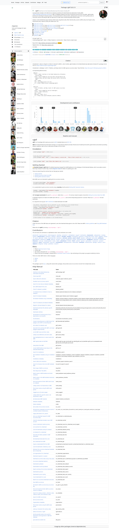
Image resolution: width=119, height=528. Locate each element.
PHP (36, 261)
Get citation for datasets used (40, 325)
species (53, 49)
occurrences (49, 49)
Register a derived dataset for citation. (42, 305)
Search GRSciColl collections (39, 278)
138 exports (73, 52)
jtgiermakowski (36, 239)
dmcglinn (64, 236)
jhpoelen (83, 238)
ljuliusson (63, 239)
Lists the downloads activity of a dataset (42, 429)
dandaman (48, 236)
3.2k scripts (53, 52)
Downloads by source (38, 471)
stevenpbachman (68, 242)
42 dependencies (81, 52)
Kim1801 (58, 239)
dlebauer (59, 236)
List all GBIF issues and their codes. (41, 332)
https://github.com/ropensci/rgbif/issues (47, 43)
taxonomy (57, 49)
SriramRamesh (59, 242)
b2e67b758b (47, 54)
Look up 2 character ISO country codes (42, 509)
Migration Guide (57, 168)
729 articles (16, 39)
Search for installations (38, 352)
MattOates (96, 239)
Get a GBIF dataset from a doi (40, 286)
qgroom (83, 241)
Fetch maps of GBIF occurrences (40, 368)
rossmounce (95, 241)
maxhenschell (102, 239)
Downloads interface (38, 312)
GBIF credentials (49, 201)
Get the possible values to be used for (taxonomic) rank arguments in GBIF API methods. (42, 516)
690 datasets (17, 42)
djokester (53, 236)
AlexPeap (59, 235)
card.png (41, 34)
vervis (104, 242)
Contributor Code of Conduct (63, 253)
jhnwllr (78, 238)
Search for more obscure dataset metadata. (43, 284)
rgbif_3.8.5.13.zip (38, 25)
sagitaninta (35, 242)
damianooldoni (41, 236)
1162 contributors (18, 44)
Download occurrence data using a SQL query (43, 458)
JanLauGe (65, 238)
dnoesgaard (75, 236)
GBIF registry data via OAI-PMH (40, 341)
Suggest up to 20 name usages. (40, 392)
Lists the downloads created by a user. (42, 446)
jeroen (74, 238)
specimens (37, 49)
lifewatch (69, 49)
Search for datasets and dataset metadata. (43, 302)
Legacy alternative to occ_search (40, 413)
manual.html (44, 31)
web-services (44, 49)
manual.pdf (36, 31)
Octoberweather (48, 241)
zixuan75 (56, 243)
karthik (48, 239)
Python (36, 258)
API (42, 2)
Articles (22, 2)
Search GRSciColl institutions (39, 361)
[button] (28, 51)
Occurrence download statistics (40, 461)
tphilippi (95, 242)
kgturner (53, 239)
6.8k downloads (60, 52)
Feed (45, 2)
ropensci (16, 32)
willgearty (40, 243)
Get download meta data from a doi (41, 438)
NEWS (42, 32)
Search (102, 2)
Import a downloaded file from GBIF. (41, 444)
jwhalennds (43, 239)
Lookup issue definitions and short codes (42, 334)
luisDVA (74, 239)
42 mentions (67, 52)
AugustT (77, 235)
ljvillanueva (69, 239)
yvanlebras (50, 243)
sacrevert (101, 241)
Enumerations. (36, 318)
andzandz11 (65, 235)
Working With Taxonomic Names (42, 176)
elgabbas (101, 236)
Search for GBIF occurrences (39, 497)
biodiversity (62, 49)
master (53, 54)
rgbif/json (36, 35)
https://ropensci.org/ (19, 35)
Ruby (36, 259)
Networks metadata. (37, 401)
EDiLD (96, 236)
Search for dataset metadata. (40, 296)
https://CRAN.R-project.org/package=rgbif (46, 65)
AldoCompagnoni (52, 235)
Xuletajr (45, 243)
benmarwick (90, 235)
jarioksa (70, 238)
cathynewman (97, 235)
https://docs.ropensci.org (47, 45)
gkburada (41, 238)
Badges (39, 2)
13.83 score (36, 52)
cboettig (103, 235)
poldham (78, 241)
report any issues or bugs (44, 249)
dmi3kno (69, 236)
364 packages (17, 37)
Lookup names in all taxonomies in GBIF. (42, 385)
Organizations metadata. (39, 502)
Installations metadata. (38, 358)
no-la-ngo (41, 241)
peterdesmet (63, 241)
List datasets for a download (39, 432)
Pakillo (57, 241)
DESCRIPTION (37, 32)
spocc (76, 49)
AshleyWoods (72, 235)
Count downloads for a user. (39, 477)
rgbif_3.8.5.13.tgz (38, 26)
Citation (68, 61)
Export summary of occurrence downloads (43, 469)
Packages (17, 2)
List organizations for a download (41, 453)
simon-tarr (52, 242)
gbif (33, 49)
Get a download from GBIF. (39, 441)
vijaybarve (35, 243)
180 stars (41, 52)
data (66, 49)
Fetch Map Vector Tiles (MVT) (39, 370)
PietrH (73, 241)
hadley (45, 238)
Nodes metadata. (37, 404)
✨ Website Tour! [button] (66, 2)
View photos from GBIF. (38, 345)
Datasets (27, 2)
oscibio (73, 49)
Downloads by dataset (38, 464)
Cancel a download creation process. (41, 424)
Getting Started (38, 173)
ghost (36, 238)
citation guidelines (90, 223)
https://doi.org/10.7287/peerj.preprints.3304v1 (95, 68)
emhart (105, 236)
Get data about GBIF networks (40, 399)
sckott (40, 242)
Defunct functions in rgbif (39, 511)
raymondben (88, 241)
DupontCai (81, 236)
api (40, 49)
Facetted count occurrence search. (41, 281)
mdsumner (35, 241)
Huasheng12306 (52, 238)
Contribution (33, 2)
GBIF (56, 142)
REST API (69, 142)
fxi (33, 238)
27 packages (47, 52)
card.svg (36, 34)
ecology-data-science (89, 236)
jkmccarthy (94, 238)
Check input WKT (37, 276)
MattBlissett (90, 239)
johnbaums (101, 238)
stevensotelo (75, 242)
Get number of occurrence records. (41, 406)
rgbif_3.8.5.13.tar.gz (38, 23)
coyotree (34, 236)
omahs (54, 241)
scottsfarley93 (46, 242)
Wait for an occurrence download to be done (43, 479)
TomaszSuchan (88, 242)
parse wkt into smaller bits (39, 519)
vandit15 (100, 242)
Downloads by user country (39, 474)
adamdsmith (35, 235)
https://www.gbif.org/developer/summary (42, 14)
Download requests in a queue (40, 456)
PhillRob (69, 241)
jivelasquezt (88, 238)
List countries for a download (40, 427)
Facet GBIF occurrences (38, 482)
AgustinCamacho (43, 235)
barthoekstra (83, 235)
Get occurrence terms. (38, 499)
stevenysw (81, 242)
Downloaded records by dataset (40, 466)
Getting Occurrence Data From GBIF (43, 175)
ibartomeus (59, 238)
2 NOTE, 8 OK (61, 54)
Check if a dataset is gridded (39, 289)
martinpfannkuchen (81, 239)
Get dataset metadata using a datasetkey (42, 298)
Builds (12, 2)
